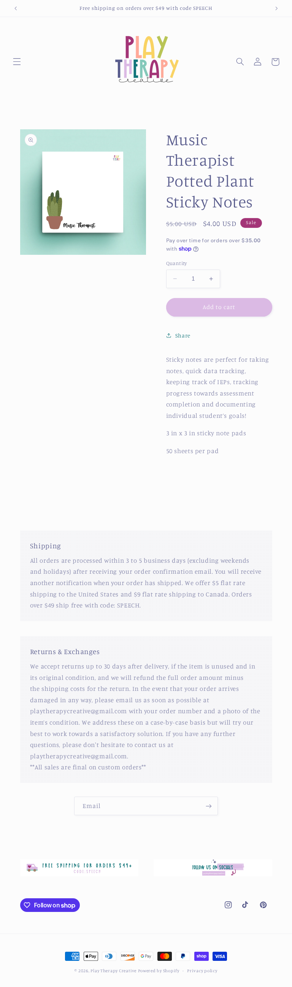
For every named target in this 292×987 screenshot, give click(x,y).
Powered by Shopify (158, 970)
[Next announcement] (276, 8)
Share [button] (182, 335)
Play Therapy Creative (113, 970)
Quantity (176, 263)
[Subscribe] (208, 806)
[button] (16, 62)
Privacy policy (202, 970)
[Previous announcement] (15, 8)
